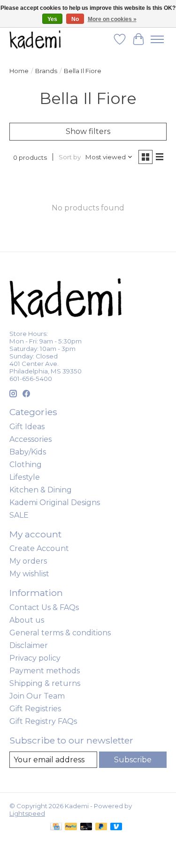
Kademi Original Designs (54, 502)
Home (19, 70)
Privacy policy (35, 658)
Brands (46, 70)
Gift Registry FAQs (43, 721)
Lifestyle (24, 477)
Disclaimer (28, 645)
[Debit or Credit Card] (86, 827)
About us (26, 620)
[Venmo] (116, 827)
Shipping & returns (44, 683)
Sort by (70, 157)
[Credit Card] (56, 827)
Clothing (25, 464)
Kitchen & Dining (40, 489)
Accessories (30, 439)
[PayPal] (71, 827)
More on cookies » (112, 19)
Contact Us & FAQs (44, 607)
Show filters (88, 131)
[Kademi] (35, 39)
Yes (52, 19)
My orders (28, 561)
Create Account (39, 548)
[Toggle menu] (157, 39)
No (75, 19)
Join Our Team (37, 696)
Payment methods (44, 670)
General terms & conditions (60, 632)
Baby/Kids (27, 451)
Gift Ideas (27, 426)
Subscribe (133, 759)
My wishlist (29, 573)
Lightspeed (27, 813)
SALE (19, 515)
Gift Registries (35, 708)
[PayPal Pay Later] (101, 827)
